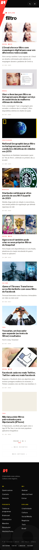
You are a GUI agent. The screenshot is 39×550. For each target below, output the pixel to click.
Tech (24, 525)
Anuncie (5, 498)
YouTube (30, 546)
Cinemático (6, 519)
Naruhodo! (6, 527)
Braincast (6, 515)
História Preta (7, 531)
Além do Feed (27, 494)
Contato (5, 494)
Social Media (27, 517)
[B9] (4, 2)
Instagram (6, 546)
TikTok (14, 546)
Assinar (25, 490)
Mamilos (5, 523)
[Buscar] (30, 4)
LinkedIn (22, 546)
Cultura (25, 513)
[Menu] (35, 4)
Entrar (24, 498)
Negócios (25, 521)
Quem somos (7, 490)
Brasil (24, 529)
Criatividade (27, 509)
